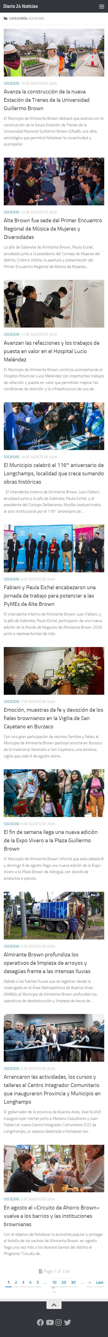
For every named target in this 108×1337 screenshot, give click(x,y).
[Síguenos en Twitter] (67, 1322)
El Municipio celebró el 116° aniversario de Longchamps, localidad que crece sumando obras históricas (54, 473)
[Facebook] (40, 1322)
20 (64, 1282)
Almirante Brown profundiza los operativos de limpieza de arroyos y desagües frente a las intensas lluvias (47, 963)
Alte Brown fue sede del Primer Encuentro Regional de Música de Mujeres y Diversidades (53, 228)
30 (73, 1282)
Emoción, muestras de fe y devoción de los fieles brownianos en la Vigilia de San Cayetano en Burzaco (53, 718)
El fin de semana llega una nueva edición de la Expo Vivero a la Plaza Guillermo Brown (51, 840)
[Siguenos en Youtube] (49, 1322)
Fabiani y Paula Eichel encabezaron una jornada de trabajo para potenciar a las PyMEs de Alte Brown (50, 595)
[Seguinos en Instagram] (58, 1322)
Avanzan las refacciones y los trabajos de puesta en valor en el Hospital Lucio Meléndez (51, 351)
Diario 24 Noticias (20, 6)
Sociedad (11, 83)
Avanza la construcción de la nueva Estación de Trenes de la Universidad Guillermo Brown (47, 100)
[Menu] (101, 6)
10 (54, 1282)
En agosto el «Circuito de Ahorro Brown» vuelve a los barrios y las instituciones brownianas (51, 1216)
